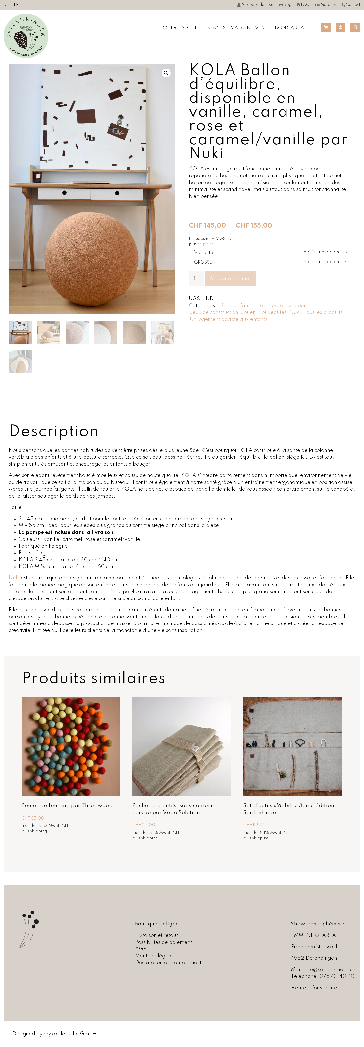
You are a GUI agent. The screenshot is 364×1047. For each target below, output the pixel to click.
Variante (203, 252)
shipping (206, 244)
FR (16, 5)
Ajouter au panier (230, 278)
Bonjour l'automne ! (243, 305)
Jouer (168, 27)
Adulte (190, 27)
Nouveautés (272, 312)
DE (6, 5)
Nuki (294, 312)
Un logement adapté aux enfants (228, 319)
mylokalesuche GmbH (70, 1034)
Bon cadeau (291, 27)
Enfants (215, 27)
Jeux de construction (214, 312)
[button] (166, 73)
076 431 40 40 (337, 976)
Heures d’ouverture (314, 988)
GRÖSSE (203, 262)
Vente (262, 27)
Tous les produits (323, 312)
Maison (240, 27)
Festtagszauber (287, 305)
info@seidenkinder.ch (329, 969)
